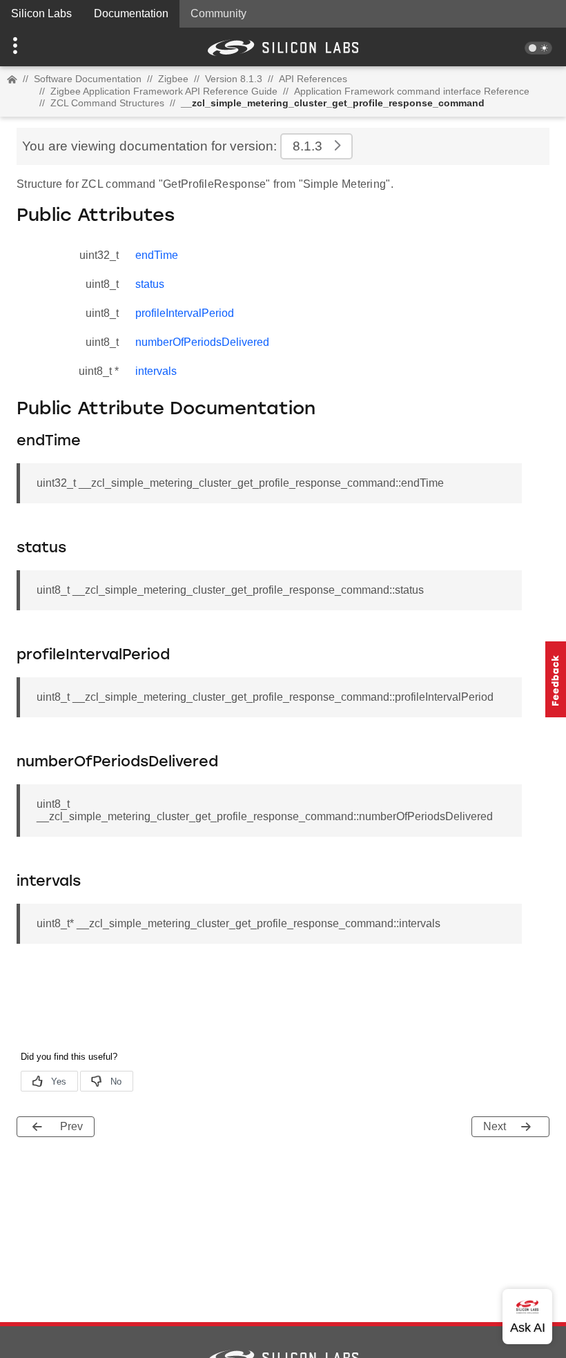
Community (218, 13)
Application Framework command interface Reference (411, 91)
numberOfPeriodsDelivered (202, 342)
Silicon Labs (41, 13)
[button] (42, 47)
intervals (156, 371)
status (149, 284)
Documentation (131, 13)
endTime (156, 255)
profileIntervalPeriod (184, 313)
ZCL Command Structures (107, 102)
